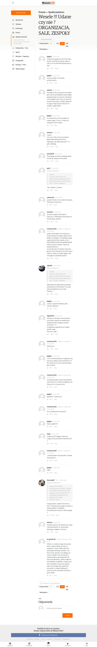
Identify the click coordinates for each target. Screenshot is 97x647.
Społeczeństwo (21, 37)
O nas (43, 639)
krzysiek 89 (51, 539)
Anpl (48, 434)
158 (67, 46)
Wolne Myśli (20, 69)
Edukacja (19, 28)
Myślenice (19, 20)
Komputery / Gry (22, 48)
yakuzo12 (50, 197)
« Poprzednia (43, 43)
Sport (18, 52)
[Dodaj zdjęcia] (45, 615)
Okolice (18, 24)
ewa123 (50, 212)
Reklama (30, 639)
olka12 (49, 90)
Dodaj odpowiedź (46, 39)
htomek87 (51, 480)
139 (67, 43)
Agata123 (50, 316)
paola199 (50, 154)
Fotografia (19, 60)
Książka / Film (21, 65)
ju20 (48, 168)
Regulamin (66, 639)
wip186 (49, 265)
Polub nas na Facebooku (49, 635)
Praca (18, 32)
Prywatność (58, 639)
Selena (49, 132)
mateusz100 (52, 229)
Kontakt (36, 639)
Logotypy (49, 639)
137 (57, 43)
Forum (42, 12)
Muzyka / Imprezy (22, 56)
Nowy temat (20, 13)
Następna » (44, 49)
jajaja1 (49, 56)
